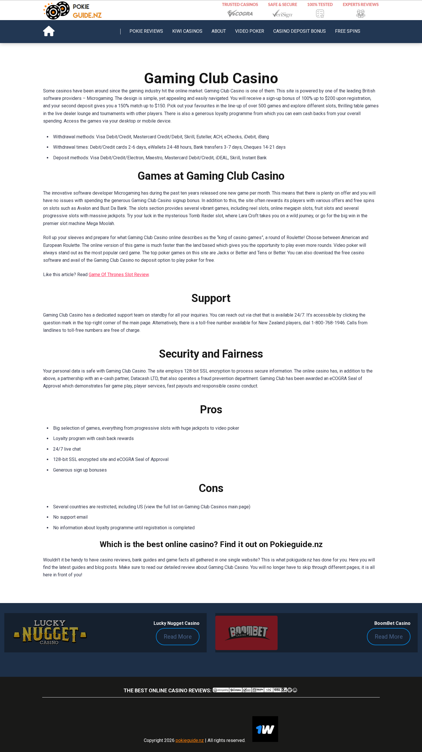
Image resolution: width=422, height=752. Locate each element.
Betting (136, 54)
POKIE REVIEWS (146, 31)
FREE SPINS (347, 31)
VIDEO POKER (249, 31)
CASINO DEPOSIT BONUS (299, 31)
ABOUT (219, 31)
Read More (178, 636)
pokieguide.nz (190, 740)
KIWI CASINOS (187, 31)
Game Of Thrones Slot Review (119, 274)
